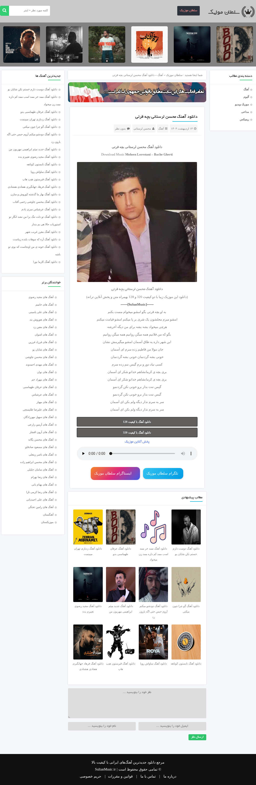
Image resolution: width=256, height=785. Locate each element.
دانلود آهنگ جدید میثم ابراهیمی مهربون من (33, 149)
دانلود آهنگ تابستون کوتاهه (42, 164)
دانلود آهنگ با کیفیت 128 (137, 421)
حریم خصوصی (90, 776)
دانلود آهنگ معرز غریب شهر (41, 231)
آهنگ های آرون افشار (42, 432)
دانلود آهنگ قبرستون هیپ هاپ (39, 179)
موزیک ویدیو (242, 104)
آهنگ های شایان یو (43, 349)
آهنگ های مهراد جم (43, 379)
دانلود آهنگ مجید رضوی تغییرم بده (37, 156)
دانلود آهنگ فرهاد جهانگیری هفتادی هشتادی (32, 186)
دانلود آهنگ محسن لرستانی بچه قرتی (166, 117)
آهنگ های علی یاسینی (41, 312)
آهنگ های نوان (45, 372)
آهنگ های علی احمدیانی (40, 499)
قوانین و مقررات (120, 776)
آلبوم (246, 96)
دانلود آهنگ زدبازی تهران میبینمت (38, 119)
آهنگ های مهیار (45, 402)
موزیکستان (47, 522)
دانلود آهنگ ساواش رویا (44, 171)
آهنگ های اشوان (44, 334)
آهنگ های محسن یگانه (41, 439)
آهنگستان (48, 514)
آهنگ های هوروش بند (42, 319)
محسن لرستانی (142, 128)
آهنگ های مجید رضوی (41, 297)
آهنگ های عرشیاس (43, 394)
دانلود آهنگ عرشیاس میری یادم (39, 209)
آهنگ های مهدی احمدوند (40, 364)
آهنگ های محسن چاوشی (39, 357)
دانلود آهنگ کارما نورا (45, 261)
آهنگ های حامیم (45, 304)
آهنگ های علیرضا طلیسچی (38, 409)
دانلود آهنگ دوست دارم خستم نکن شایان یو (32, 89)
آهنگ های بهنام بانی (43, 484)
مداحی (245, 111)
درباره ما (170, 776)
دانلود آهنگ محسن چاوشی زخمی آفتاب (35, 201)
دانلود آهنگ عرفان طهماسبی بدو (38, 111)
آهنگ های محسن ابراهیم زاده (37, 462)
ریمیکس (244, 119)
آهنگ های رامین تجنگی (41, 507)
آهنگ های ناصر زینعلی (41, 454)
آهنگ (246, 89)
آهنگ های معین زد (43, 327)
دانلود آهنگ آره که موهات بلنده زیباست (35, 239)
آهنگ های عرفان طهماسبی (38, 387)
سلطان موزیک (188, 10)
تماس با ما (148, 776)
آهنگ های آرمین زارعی (41, 424)
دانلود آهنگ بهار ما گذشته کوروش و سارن (33, 194)
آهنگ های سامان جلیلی (40, 469)
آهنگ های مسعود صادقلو (39, 447)
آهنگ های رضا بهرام (42, 477)
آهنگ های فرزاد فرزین (41, 342)
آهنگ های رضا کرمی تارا (40, 492)
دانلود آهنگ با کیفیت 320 (137, 432)
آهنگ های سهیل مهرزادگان (39, 417)
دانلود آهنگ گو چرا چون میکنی (40, 126)
